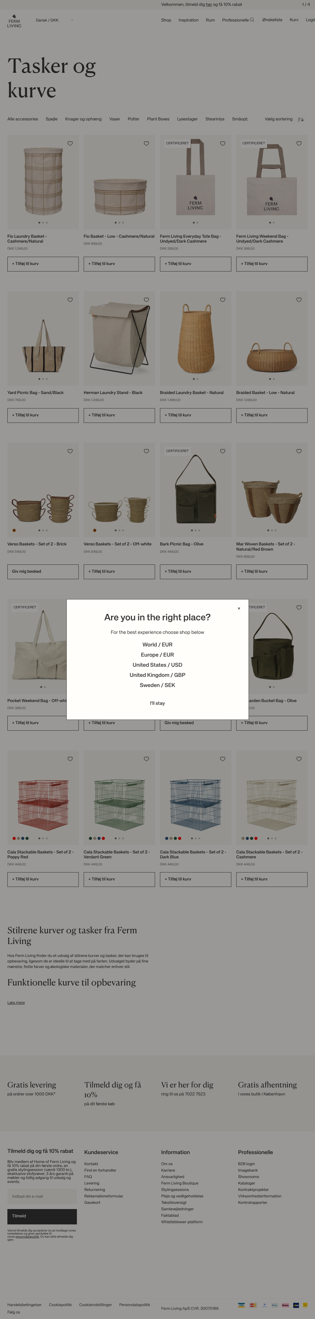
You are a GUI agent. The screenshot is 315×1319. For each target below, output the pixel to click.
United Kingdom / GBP (157, 675)
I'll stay (157, 703)
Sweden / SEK (157, 686)
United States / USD (157, 665)
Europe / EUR (157, 655)
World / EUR (157, 645)
